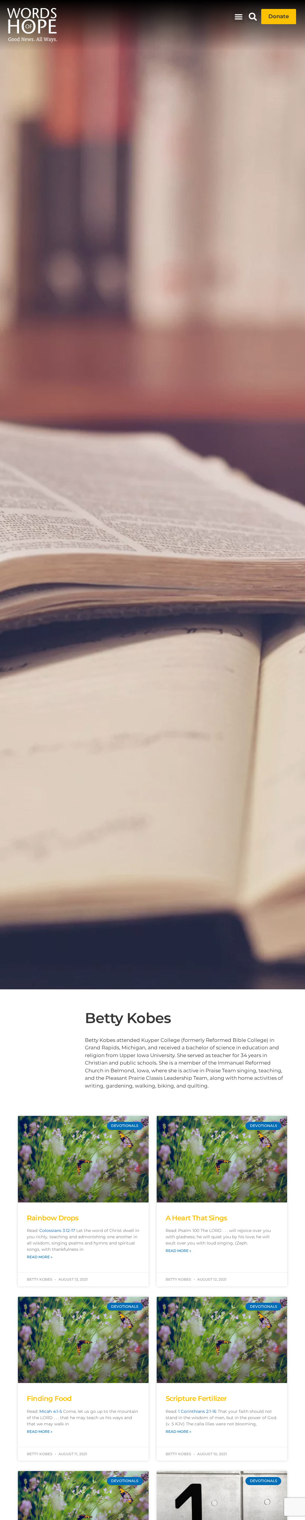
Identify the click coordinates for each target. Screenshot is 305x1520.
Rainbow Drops (53, 1218)
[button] (238, 16)
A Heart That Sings (196, 1218)
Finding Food (49, 1398)
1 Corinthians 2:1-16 (197, 1411)
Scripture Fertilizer (196, 1398)
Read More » (39, 1257)
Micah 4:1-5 (50, 1411)
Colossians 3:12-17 (57, 1230)
